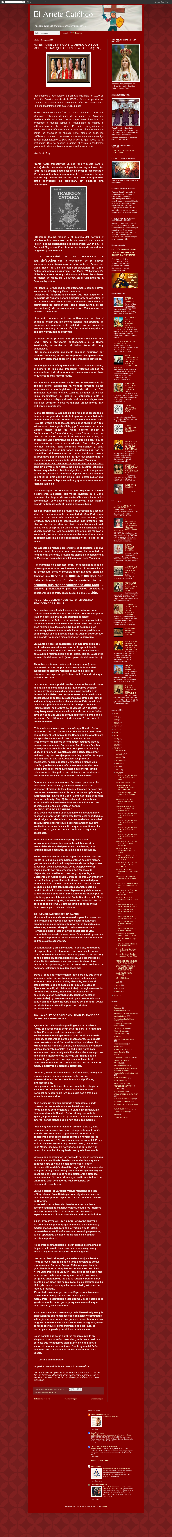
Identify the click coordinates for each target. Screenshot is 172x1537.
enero (118, 991)
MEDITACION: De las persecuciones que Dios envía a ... (125, 850)
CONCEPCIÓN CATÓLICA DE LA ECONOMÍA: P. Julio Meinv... (126, 777)
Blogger (104, 1506)
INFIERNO (117, 1055)
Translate (78, 33)
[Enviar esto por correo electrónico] (70, 1389)
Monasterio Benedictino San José (126, 1073)
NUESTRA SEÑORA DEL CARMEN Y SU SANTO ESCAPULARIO (130, 689)
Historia (116, 1047)
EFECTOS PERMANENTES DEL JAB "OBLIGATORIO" (125, 343)
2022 (116, 726)
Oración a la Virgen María (111, 1416)
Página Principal (70, 1399)
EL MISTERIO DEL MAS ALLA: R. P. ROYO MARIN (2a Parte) (127, 924)
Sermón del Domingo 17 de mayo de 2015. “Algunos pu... (126, 795)
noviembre (120, 754)
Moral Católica (119, 1080)
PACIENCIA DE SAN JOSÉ (130, 486)
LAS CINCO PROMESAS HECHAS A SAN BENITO (130, 408)
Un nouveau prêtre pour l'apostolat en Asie (117, 1468)
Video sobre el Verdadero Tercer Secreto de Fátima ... (126, 935)
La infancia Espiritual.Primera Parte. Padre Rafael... (126, 945)
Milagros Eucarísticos (121, 1066)
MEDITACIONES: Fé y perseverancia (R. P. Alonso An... (127, 899)
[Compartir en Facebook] (78, 1389)
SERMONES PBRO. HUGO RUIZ (126, 1094)
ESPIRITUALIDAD (120, 1028)
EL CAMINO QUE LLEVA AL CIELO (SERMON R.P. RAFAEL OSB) (131, 570)
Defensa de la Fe (120, 1011)
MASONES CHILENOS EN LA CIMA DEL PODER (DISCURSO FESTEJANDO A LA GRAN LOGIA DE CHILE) (126, 361)
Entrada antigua (97, 1399)
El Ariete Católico (63, 13)
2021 (116, 729)
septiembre (120, 760)
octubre (119, 757)
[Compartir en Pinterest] (80, 1389)
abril (117, 982)
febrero (118, 988)
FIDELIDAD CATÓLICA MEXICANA (104, 1447)
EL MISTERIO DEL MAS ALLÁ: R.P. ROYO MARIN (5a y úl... (127, 905)
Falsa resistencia (120, 1031)
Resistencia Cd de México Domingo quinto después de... (126, 878)
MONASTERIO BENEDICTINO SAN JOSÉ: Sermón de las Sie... (127, 885)
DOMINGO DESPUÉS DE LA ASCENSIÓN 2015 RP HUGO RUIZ (126, 858)
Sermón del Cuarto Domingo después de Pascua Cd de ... (126, 956)
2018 (116, 739)
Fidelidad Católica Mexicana (124, 1039)
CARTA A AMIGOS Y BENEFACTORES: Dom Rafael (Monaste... (125, 788)
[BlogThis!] (72, 1389)
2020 (116, 732)
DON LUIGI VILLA (122, 978)
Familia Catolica (119, 1034)
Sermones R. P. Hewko (122, 1102)
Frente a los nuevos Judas (125, 782)
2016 (116, 745)
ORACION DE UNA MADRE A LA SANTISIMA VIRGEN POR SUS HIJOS (131, 469)
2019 (116, 736)
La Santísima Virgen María (123, 1058)
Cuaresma (117, 1008)
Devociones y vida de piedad (124, 1013)
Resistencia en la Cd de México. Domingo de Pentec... (124, 801)
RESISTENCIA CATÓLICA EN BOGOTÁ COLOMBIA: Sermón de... (126, 843)
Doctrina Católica (47, 1392)
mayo (118, 773)
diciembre (119, 751)
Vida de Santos (119, 1117)
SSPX (55, 1392)
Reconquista (96, 1466)
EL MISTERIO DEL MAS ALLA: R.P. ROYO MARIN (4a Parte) (127, 912)
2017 (116, 742)
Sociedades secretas (121, 1112)
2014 (116, 995)
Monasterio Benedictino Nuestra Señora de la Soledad (125, 1069)
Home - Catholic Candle (100, 1461)
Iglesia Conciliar (119, 1052)
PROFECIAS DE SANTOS (123, 1086)
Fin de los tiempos (120, 1044)
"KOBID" (117, 1005)
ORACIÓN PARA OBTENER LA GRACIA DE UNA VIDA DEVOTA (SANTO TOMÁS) (124, 252)
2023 (116, 723)
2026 (116, 714)
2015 (116, 748)
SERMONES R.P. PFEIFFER (124, 1109)
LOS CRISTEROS (120, 1060)
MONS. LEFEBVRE (121, 1078)
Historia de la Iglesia (121, 1049)
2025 (116, 717)
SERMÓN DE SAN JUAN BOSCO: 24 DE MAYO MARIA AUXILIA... (125, 808)
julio (117, 766)
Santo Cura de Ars (120, 1091)
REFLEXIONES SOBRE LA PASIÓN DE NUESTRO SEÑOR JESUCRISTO (130, 322)
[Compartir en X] (75, 1389)
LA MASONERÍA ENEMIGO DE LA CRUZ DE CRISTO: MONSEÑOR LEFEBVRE (131, 609)
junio (118, 770)
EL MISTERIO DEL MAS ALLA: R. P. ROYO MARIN (127, 930)
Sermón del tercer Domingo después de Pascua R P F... (127, 950)
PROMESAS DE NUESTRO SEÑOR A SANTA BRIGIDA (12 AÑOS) (131, 587)
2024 (116, 720)
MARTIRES (118, 1063)
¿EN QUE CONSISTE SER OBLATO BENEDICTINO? (131, 428)
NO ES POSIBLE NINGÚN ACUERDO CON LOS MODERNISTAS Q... (125, 968)
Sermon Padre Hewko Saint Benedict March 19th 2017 (130, 631)
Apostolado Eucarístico (100, 1415)
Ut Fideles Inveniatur (99, 1485)
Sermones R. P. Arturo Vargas (124, 1099)
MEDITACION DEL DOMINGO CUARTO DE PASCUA (126, 962)
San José (117, 1089)
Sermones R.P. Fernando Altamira (126, 1104)
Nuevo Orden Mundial (122, 1083)
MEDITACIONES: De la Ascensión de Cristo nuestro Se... (127, 871)
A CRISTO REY (96, 1449)
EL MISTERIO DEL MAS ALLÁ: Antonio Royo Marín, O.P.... (127, 918)
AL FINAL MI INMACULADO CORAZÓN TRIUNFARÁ (130, 386)
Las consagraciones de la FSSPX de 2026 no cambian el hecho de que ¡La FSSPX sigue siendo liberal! (125, 525)
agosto (118, 763)
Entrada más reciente (42, 1399)
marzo (118, 985)
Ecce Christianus (97, 1433)
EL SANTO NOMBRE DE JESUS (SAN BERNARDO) (129, 548)
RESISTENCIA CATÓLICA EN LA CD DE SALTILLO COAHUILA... (126, 865)
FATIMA (116, 1036)
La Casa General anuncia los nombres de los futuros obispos (111, 1435)
